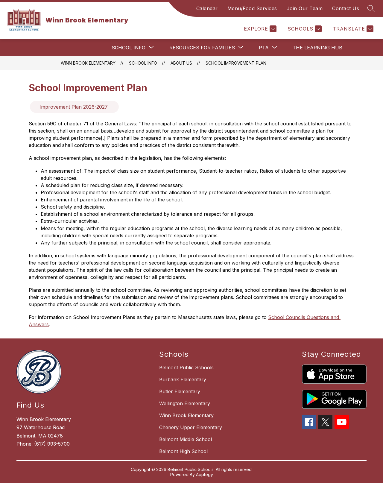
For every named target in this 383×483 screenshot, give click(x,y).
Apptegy (204, 474)
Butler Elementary (179, 391)
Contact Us (345, 8)
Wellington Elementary (184, 403)
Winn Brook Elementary (88, 63)
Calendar (207, 8)
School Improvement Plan (236, 63)
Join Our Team (305, 8)
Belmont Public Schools (186, 367)
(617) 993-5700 (52, 444)
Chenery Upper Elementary (190, 427)
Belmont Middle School (185, 439)
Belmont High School (183, 451)
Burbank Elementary (182, 379)
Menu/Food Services (252, 8)
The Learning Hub (317, 48)
